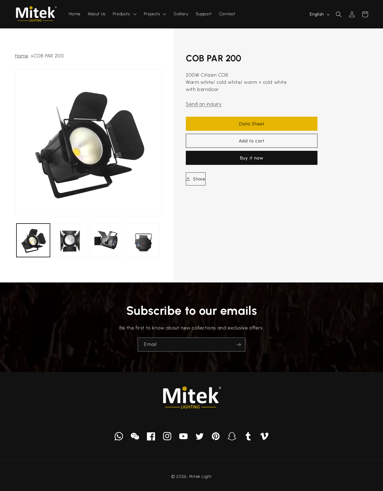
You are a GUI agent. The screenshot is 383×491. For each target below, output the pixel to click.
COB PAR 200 (49, 56)
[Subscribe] (238, 345)
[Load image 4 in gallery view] (143, 240)
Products (121, 13)
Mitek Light (200, 476)
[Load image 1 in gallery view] (33, 240)
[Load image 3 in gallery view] (106, 240)
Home (21, 56)
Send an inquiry (204, 104)
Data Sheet (252, 124)
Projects (152, 13)
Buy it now (251, 158)
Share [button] (199, 179)
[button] (338, 14)
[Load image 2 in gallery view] (69, 240)
